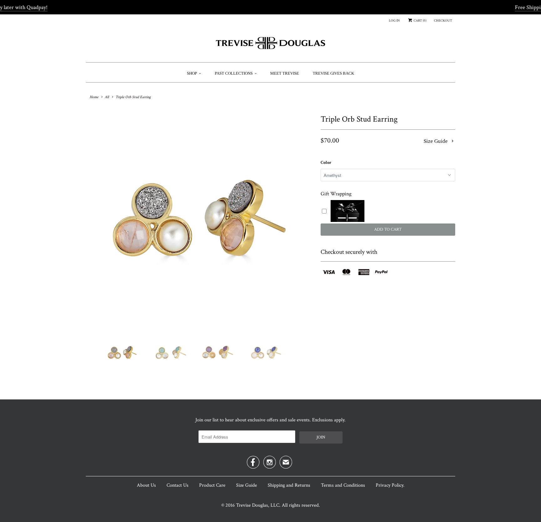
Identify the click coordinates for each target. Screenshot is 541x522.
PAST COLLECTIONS (234, 73)
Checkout (443, 20)
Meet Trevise (284, 73)
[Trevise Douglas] (270, 45)
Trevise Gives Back (333, 73)
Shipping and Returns (289, 485)
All (107, 97)
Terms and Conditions (343, 485)
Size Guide (436, 141)
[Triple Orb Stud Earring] (200, 220)
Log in (394, 20)
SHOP (192, 73)
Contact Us (177, 485)
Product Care (212, 485)
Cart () (419, 20)
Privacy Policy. (390, 485)
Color (326, 162)
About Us (146, 485)
